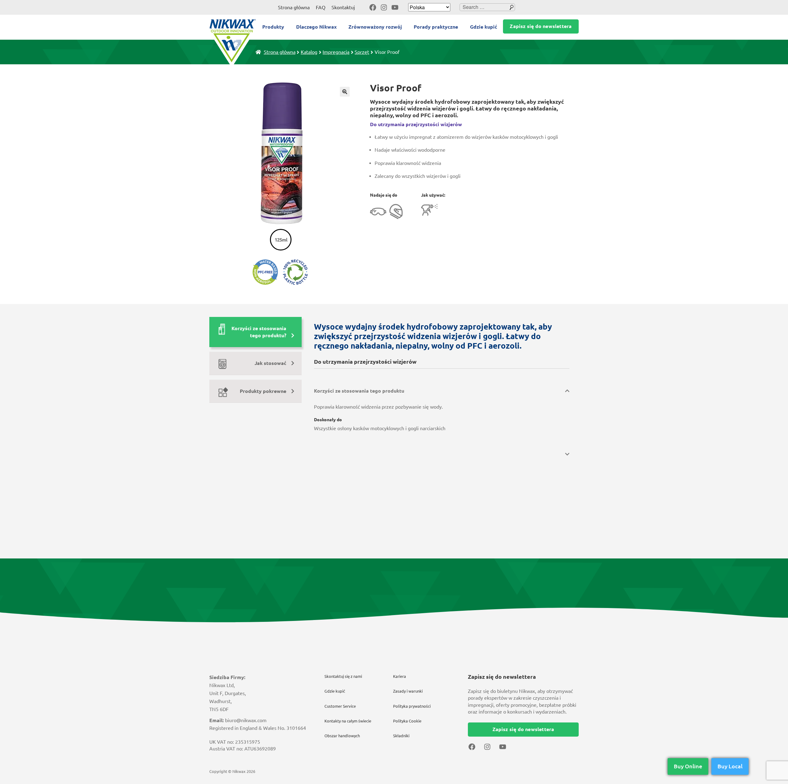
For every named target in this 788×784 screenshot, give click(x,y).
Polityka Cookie (407, 721)
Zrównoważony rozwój (375, 27)
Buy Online (688, 766)
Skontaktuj (343, 7)
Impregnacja (336, 52)
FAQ (320, 7)
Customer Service (340, 706)
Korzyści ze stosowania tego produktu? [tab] (258, 332)
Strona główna (294, 7)
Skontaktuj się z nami (343, 676)
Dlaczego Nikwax (316, 27)
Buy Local (730, 766)
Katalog (309, 52)
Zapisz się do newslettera (541, 26)
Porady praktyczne (436, 27)
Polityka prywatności (412, 706)
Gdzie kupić (483, 27)
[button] (345, 92)
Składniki (401, 736)
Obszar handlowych (342, 736)
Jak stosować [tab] (270, 363)
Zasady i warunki (408, 691)
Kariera (399, 676)
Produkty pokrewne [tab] (263, 391)
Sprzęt (362, 52)
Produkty (273, 27)
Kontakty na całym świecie (347, 721)
